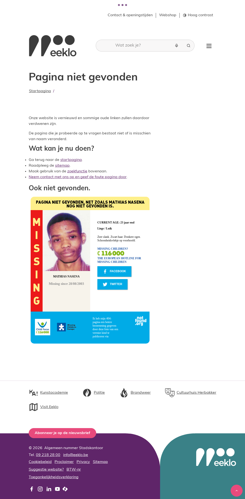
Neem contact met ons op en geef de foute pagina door (78, 177)
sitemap (62, 166)
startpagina (71, 160)
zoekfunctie (77, 171)
